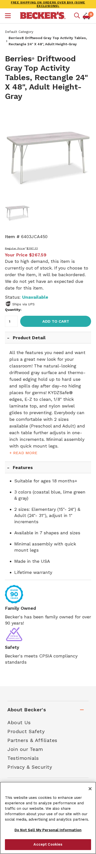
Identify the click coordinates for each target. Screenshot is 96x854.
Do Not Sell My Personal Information (48, 830)
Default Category (19, 32)
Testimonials (23, 758)
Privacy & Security (29, 767)
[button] (8, 16)
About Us (19, 722)
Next (84, 150)
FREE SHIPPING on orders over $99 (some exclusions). (48, 4)
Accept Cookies (47, 844)
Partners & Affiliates (32, 740)
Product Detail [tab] (29, 337)
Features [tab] (23, 467)
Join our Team (25, 749)
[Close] (90, 788)
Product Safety (26, 731)
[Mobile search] (77, 16)
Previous (12, 150)
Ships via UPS (23, 304)
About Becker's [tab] (26, 710)
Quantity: (13, 310)
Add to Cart (55, 321)
